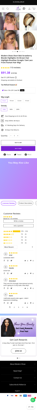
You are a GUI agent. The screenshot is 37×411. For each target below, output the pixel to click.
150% (4, 109)
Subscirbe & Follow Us (17, 385)
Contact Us (18, 378)
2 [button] (14, 307)
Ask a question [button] (18, 226)
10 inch (12, 100)
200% (17, 109)
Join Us (18, 351)
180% (11, 109)
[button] (5, 68)
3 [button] (18, 307)
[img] (13, 253)
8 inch (4, 101)
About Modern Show (17, 364)
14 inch (27, 100)
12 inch (19, 100)
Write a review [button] (18, 221)
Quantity (4, 136)
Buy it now (18, 148)
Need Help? (17, 371)
